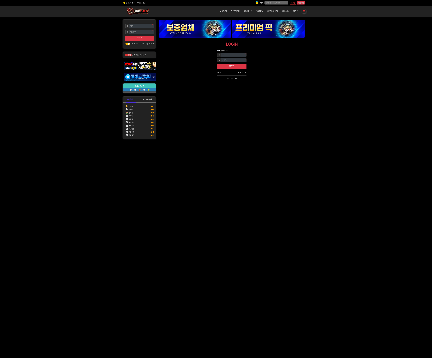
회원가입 (301, 3)
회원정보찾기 (242, 72)
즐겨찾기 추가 (129, 3)
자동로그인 (224, 50)
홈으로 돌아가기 (232, 79)
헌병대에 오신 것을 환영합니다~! (140, 55)
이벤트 (261, 3)
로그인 (293, 3)
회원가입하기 (221, 72)
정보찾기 (151, 44)
